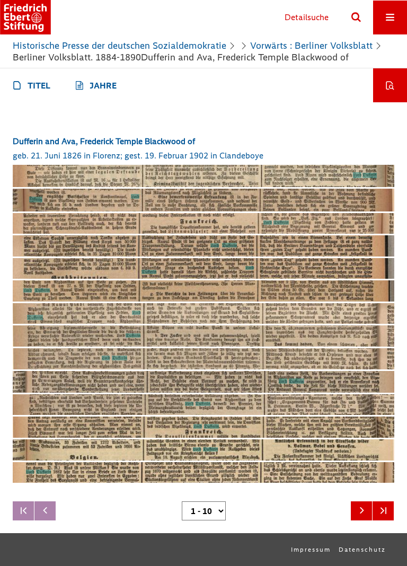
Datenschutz (362, 549)
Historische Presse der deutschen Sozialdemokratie (119, 45)
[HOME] (25, 17)
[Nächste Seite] (361, 510)
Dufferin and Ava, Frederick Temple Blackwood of (104, 141)
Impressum (311, 549)
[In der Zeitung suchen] (390, 85)
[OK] (356, 17)
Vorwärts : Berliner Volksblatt (311, 45)
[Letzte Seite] (383, 510)
